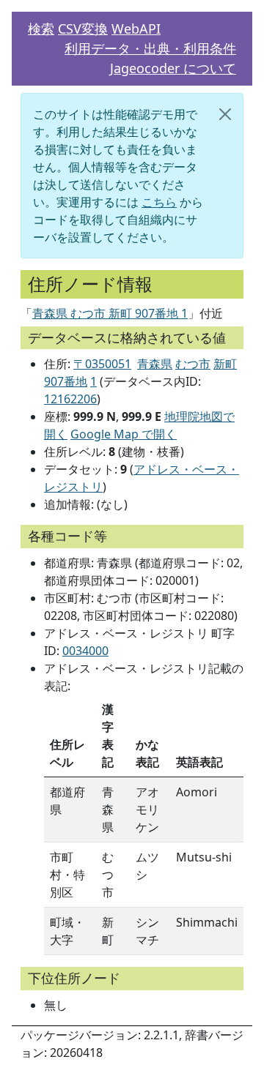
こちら (159, 202)
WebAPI (136, 28)
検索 (41, 28)
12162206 (70, 399)
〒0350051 (102, 364)
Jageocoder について (173, 68)
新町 (225, 364)
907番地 (65, 381)
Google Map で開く (123, 434)
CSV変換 (83, 28)
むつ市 (192, 364)
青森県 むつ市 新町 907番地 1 (110, 313)
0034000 (85, 651)
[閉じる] (225, 114)
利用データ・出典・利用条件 (150, 48)
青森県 (154, 364)
